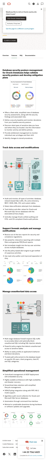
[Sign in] (38, 4)
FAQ (21, 55)
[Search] (29, 4)
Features (14, 55)
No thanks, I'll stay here (13, 23)
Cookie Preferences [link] (8, 444)
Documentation (30, 55)
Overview (6, 55)
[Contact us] (42, 4)
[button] (4, 4)
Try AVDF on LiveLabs (10, 40)
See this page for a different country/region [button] (20, 29)
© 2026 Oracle (7, 440)
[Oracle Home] (9, 3)
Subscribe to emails (8, 447)
